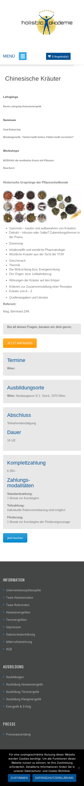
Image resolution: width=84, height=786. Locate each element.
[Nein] (79, 768)
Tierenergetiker (16, 620)
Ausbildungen (15, 677)
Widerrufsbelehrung (19, 642)
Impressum (13, 627)
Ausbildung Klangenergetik (23, 699)
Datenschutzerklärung (20, 634)
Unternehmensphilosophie (23, 590)
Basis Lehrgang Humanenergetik (22, 106)
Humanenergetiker (18, 612)
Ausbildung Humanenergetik (24, 684)
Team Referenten (17, 605)
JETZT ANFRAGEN (19, 343)
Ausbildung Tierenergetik (22, 692)
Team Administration (19, 597)
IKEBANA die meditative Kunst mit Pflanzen (28, 160)
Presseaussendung (18, 734)
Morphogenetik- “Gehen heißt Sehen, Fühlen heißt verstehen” (38, 137)
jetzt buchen (15, 537)
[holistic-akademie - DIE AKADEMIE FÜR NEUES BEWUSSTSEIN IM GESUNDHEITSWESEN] (47, 22)
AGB (9, 649)
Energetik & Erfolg (18, 706)
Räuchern (8, 168)
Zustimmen (19, 777)
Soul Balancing (11, 129)
